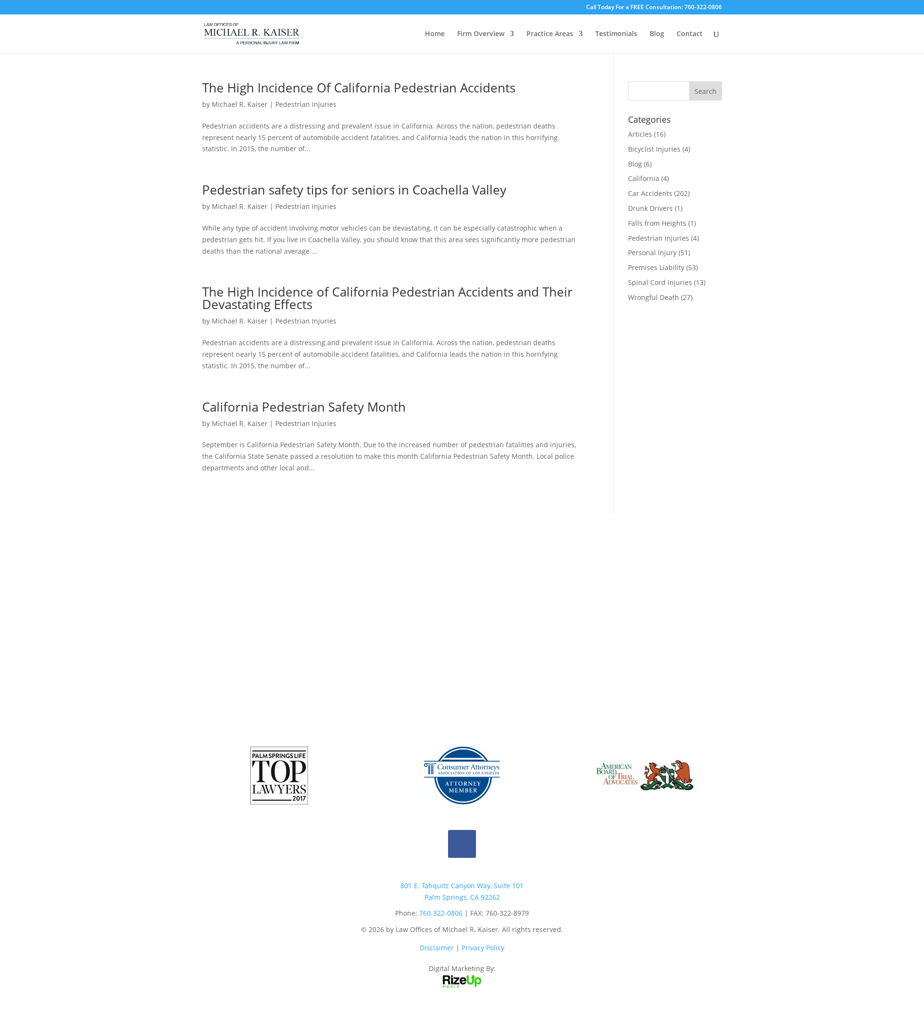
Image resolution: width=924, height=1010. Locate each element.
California (643, 178)
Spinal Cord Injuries (660, 282)
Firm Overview (480, 34)
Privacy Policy (483, 947)
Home (435, 34)
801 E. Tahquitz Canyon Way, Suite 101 (462, 885)
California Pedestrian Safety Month (304, 406)
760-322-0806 (440, 913)
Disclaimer (437, 947)
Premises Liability (656, 267)
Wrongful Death (653, 297)
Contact (690, 34)
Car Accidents (650, 193)
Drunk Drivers (650, 208)
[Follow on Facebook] (462, 844)
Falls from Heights (657, 223)
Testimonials (616, 34)
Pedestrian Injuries (305, 104)
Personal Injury (652, 252)
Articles (640, 134)
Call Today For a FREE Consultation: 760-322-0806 (654, 7)
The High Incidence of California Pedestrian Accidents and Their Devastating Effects (387, 298)
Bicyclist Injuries (654, 149)
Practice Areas (549, 34)
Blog (657, 34)
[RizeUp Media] (462, 985)
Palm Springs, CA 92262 (462, 897)
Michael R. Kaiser (240, 104)
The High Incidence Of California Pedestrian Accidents (358, 87)
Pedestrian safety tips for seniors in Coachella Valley (354, 189)
